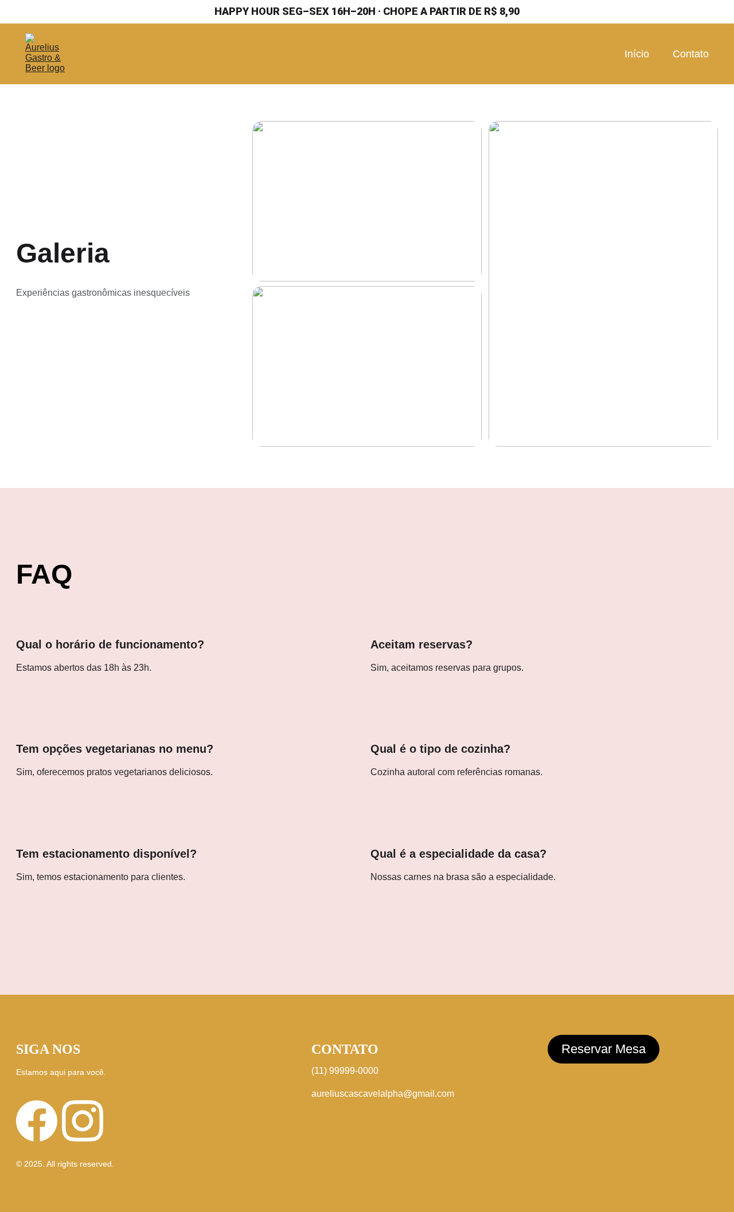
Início (636, 54)
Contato (691, 54)
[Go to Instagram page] (82, 1120)
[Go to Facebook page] (36, 1120)
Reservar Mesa (603, 1049)
